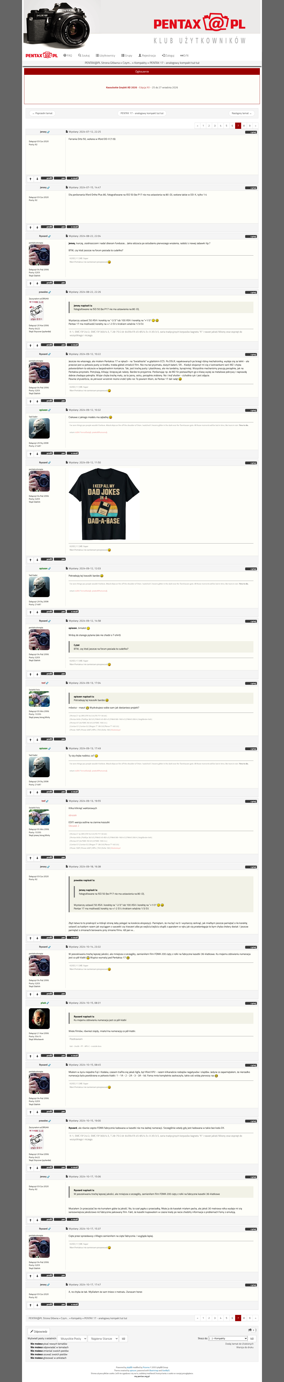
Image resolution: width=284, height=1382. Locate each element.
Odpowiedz (40, 1331)
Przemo (146, 1367)
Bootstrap (153, 1370)
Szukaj (85, 55)
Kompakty (140, 62)
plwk (43, 1003)
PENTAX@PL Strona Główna (102, 62)
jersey (43, 132)
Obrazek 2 (74, 826)
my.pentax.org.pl (142, 1376)
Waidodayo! (116, 729)
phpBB (129, 1367)
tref (43, 683)
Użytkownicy (107, 55)
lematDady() (86, 432)
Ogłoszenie (142, 71)
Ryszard (43, 236)
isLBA (77, 432)
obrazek (73, 815)
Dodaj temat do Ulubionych (239, 1344)
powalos (43, 292)
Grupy (128, 55)
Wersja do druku (244, 1347)
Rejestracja (148, 55)
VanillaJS (165, 1370)
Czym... (127, 62)
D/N (185, 55)
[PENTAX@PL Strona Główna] (142, 25)
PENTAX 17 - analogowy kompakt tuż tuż (174, 62)
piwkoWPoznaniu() (99, 432)
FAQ (69, 55)
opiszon (43, 410)
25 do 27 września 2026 (165, 87)
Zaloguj (169, 55)
